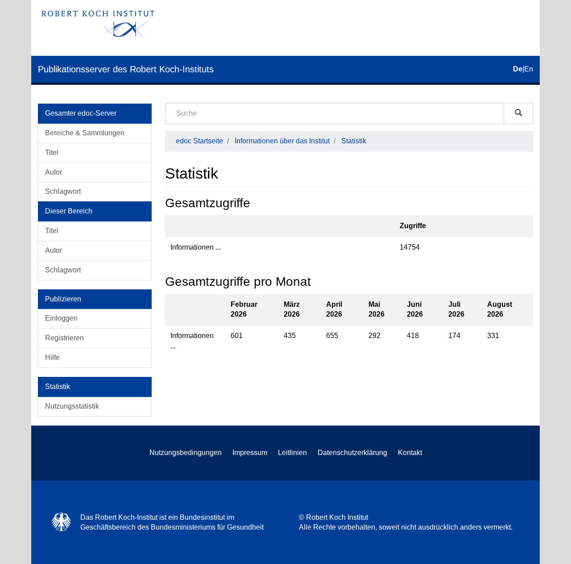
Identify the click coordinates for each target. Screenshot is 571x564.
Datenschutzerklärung (352, 452)
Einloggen (61, 318)
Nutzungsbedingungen (185, 452)
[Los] (518, 113)
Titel (51, 152)
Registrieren (64, 338)
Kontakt (410, 452)
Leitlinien (292, 452)
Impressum (249, 452)
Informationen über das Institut (282, 141)
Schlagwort (63, 191)
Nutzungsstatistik (72, 406)
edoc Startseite (199, 141)
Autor (53, 172)
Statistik (353, 141)
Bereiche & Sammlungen (84, 133)
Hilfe (52, 357)
